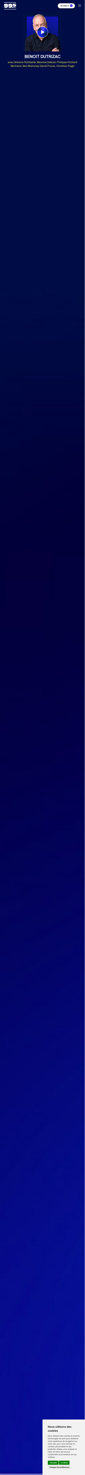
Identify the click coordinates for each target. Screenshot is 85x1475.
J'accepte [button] (53, 1463)
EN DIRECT (65, 6)
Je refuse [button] (64, 1463)
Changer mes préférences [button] (59, 1467)
